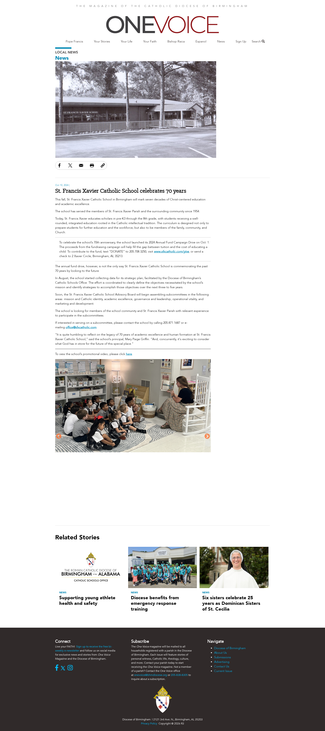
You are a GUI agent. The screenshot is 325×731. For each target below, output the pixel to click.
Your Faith (150, 41)
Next (207, 436)
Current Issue (223, 671)
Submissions (222, 657)
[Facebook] (57, 668)
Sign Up (241, 41)
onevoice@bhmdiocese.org (150, 675)
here (129, 354)
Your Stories (102, 41)
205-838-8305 (179, 675)
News (221, 41)
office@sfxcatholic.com (81, 327)
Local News (66, 52)
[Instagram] (71, 668)
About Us (220, 653)
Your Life (126, 41)
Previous (58, 436)
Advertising (221, 662)
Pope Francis (74, 41)
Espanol (201, 41)
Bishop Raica (176, 41)
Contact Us (221, 666)
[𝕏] (64, 668)
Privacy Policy (149, 723)
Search (257, 41)
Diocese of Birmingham (230, 648)
